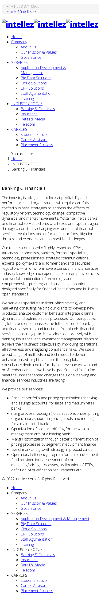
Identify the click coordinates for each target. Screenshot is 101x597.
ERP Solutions (32, 88)
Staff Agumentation (37, 93)
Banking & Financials (38, 108)
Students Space (34, 134)
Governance (31, 57)
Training (27, 98)
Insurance (29, 113)
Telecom (28, 124)
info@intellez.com (26, 11)
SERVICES (19, 62)
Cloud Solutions (34, 83)
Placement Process (37, 144)
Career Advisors (34, 139)
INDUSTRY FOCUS (27, 103)
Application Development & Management (55, 518)
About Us (28, 47)
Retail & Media (33, 119)
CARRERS (19, 129)
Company (19, 41)
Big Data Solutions (36, 77)
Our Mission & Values (39, 52)
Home (16, 36)
